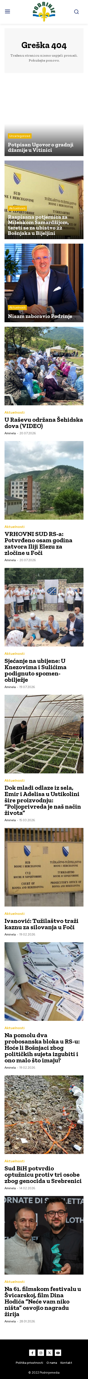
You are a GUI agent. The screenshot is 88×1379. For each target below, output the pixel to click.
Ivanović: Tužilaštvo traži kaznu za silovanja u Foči (42, 924)
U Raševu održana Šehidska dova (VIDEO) (44, 423)
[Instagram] (41, 1353)
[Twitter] (49, 1353)
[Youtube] (58, 1353)
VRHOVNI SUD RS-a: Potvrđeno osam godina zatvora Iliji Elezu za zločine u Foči (38, 543)
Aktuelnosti (17, 208)
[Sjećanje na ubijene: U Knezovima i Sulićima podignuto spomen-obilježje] (44, 607)
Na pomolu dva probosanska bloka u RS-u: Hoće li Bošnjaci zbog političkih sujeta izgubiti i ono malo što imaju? (42, 1047)
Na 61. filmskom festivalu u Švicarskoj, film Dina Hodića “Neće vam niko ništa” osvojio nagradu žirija (43, 1301)
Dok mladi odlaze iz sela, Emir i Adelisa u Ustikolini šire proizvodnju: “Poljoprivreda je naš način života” (43, 800)
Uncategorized (19, 136)
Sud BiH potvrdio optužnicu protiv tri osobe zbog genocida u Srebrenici (43, 1175)
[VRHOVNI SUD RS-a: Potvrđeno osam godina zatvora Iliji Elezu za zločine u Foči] (44, 480)
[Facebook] (32, 1353)
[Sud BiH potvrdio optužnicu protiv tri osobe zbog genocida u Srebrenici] (44, 1114)
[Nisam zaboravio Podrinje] (44, 283)
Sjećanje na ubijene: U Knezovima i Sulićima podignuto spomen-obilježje (36, 670)
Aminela (10, 433)
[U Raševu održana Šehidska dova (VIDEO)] (44, 366)
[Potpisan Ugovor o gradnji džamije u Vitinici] (44, 116)
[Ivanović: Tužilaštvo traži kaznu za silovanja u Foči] (44, 867)
